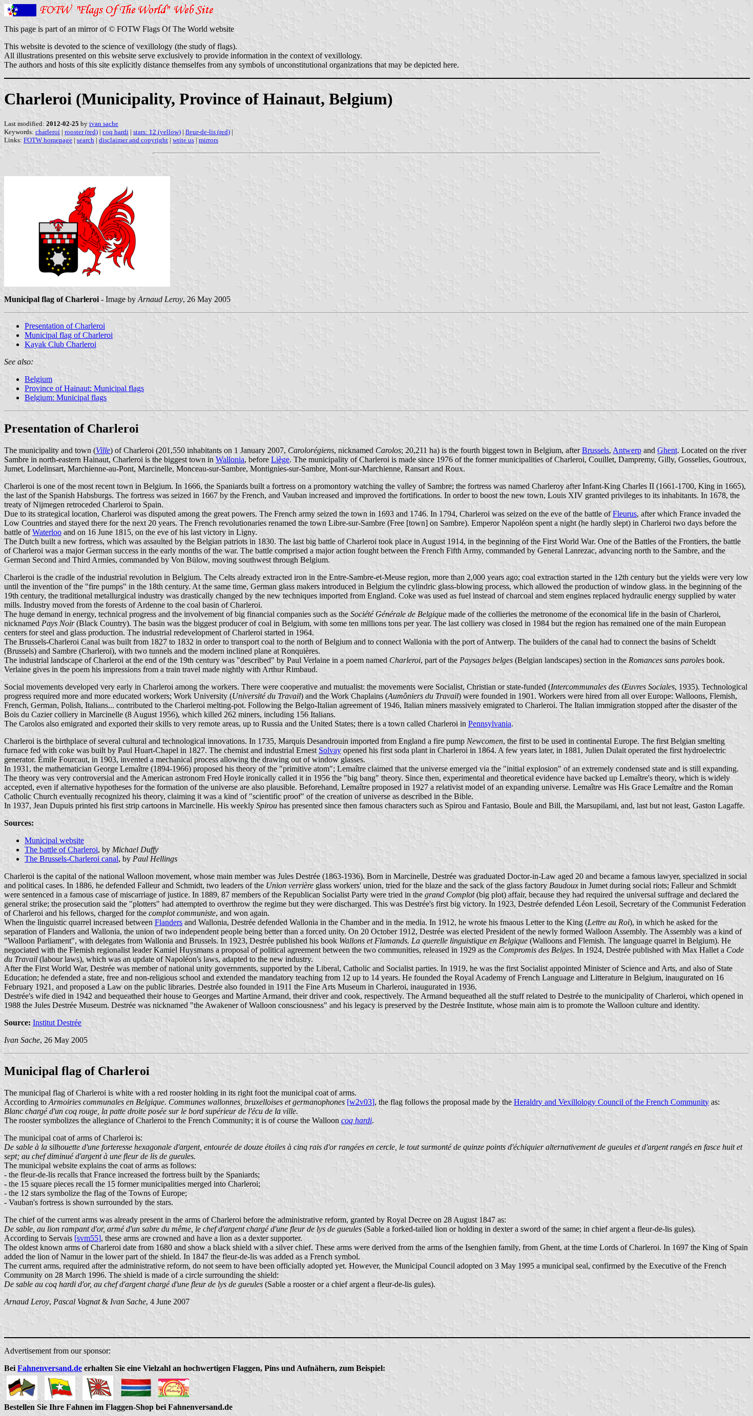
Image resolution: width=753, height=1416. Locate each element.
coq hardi (115, 132)
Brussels (595, 450)
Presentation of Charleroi (65, 325)
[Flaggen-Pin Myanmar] (60, 1385)
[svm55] (87, 1238)
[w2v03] (360, 1102)
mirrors (208, 140)
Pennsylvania (489, 723)
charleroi (47, 132)
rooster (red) (81, 132)
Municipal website (54, 840)
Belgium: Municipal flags (66, 397)
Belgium (38, 379)
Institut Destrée (57, 1022)
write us (183, 140)
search (85, 140)
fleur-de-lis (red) (207, 132)
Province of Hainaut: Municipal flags (84, 388)
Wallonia (230, 459)
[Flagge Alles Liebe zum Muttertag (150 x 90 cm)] (174, 1385)
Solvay (330, 750)
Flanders (168, 922)
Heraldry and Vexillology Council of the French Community (611, 1102)
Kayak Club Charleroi (60, 344)
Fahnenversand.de (49, 1368)
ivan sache (103, 123)
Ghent (667, 450)
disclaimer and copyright (133, 140)
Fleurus (625, 513)
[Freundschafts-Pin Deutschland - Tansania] (22, 1385)
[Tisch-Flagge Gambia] (136, 1385)
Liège (280, 459)
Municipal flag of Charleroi (69, 335)
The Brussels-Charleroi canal (71, 858)
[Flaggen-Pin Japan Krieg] (98, 1385)
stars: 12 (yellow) (157, 132)
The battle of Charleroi (61, 849)
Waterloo (46, 532)
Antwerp (627, 450)
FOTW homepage (48, 140)
